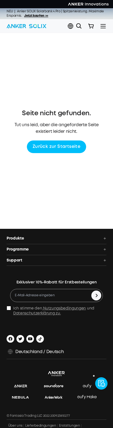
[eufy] (90, 386)
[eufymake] (89, 397)
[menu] (103, 26)
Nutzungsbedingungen (64, 308)
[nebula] (23, 397)
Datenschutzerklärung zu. (37, 313)
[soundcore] (56, 386)
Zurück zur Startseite (56, 147)
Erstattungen (69, 425)
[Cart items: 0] (91, 26)
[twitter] (20, 339)
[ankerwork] (56, 397)
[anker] (23, 386)
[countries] (71, 26)
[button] (70, 26)
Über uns (14, 425)
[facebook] (10, 339)
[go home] (26, 26)
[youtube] (30, 339)
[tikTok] (40, 339)
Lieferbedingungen (40, 425)
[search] (79, 26)
